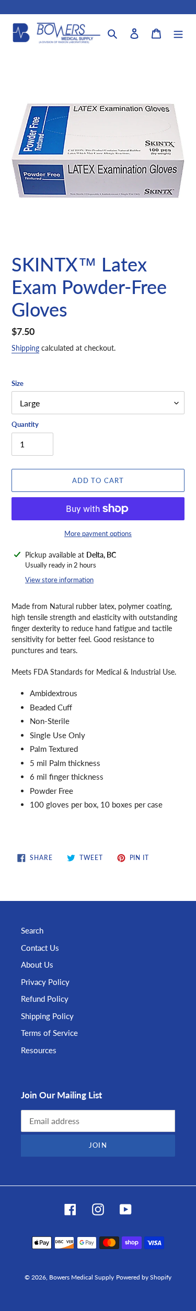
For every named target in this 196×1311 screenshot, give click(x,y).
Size (17, 383)
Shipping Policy (47, 1016)
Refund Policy (44, 998)
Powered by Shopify (143, 1277)
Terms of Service (49, 1032)
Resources (38, 1050)
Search (32, 930)
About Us (37, 964)
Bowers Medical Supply (81, 1277)
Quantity (25, 424)
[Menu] (178, 33)
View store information (59, 579)
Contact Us (40, 947)
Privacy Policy (45, 982)
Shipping (25, 347)
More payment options (98, 533)
